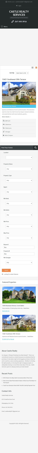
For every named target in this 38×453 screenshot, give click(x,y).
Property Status (8, 164)
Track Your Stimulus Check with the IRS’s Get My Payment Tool (19, 385)
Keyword (6, 244)
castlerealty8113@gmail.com (23, 2)
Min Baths (6, 210)
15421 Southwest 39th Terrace (14, 79)
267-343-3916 (21, 21)
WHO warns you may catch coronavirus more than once (17, 378)
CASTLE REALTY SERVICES (19, 13)
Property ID (7, 251)
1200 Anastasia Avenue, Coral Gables (13, 305)
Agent (5, 187)
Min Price (6, 221)
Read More (26, 308)
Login (19, 5)
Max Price (6, 233)
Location (6, 152)
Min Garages (7, 257)
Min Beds (6, 198)
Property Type (8, 175)
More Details (6, 117)
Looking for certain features (11, 274)
